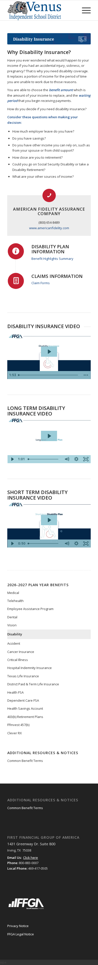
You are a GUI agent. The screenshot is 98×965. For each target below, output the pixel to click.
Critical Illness (17, 659)
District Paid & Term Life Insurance (33, 684)
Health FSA (15, 692)
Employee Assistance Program (30, 609)
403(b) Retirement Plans (25, 716)
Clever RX (14, 733)
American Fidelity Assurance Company (49, 211)
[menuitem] (84, 10)
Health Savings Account (25, 708)
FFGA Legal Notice (20, 934)
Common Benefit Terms (25, 760)
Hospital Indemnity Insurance (29, 668)
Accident (13, 643)
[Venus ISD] (40, 10)
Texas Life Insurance (23, 676)
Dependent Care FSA (23, 700)
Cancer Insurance (20, 651)
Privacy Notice (18, 926)
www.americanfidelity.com (49, 228)
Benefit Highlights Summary (52, 258)
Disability (14, 634)
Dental (12, 617)
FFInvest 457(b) (18, 724)
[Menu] (84, 10)
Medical (13, 592)
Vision (12, 625)
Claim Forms (40, 283)
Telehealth (15, 600)
